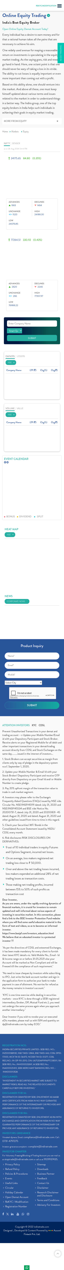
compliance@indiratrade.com (39, 1137)
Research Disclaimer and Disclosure (48, 1194)
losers (21, 356)
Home (5, 131)
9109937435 (50, 1159)
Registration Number (16, 1206)
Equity (26, 131)
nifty (7, 143)
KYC (34, 725)
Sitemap (41, 1164)
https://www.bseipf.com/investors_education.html (28, 933)
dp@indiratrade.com (13, 1024)
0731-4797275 (10, 1141)
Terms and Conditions (48, 1200)
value (20, 408)
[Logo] (10, 6)
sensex (16, 143)
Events (8, 1178)
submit (32, 338)
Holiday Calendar (14, 1192)
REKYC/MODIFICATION (46, 5)
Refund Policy (12, 1169)
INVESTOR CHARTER (14, 1151)
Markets (15, 131)
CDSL (42, 725)
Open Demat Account (16, 1197)
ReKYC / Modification (16, 1202)
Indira (27, 1267)
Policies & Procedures (16, 1174)
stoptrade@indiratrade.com (19, 1159)
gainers (10, 356)
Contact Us (43, 1183)
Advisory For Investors (48, 1205)
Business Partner (46, 1174)
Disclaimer (42, 1188)
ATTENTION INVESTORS (16, 725)
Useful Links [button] (11, 1183)
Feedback (42, 1178)
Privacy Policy (12, 1164)
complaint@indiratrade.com (42, 1146)
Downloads (42, 1169)
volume (10, 408)
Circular (9, 1188)
